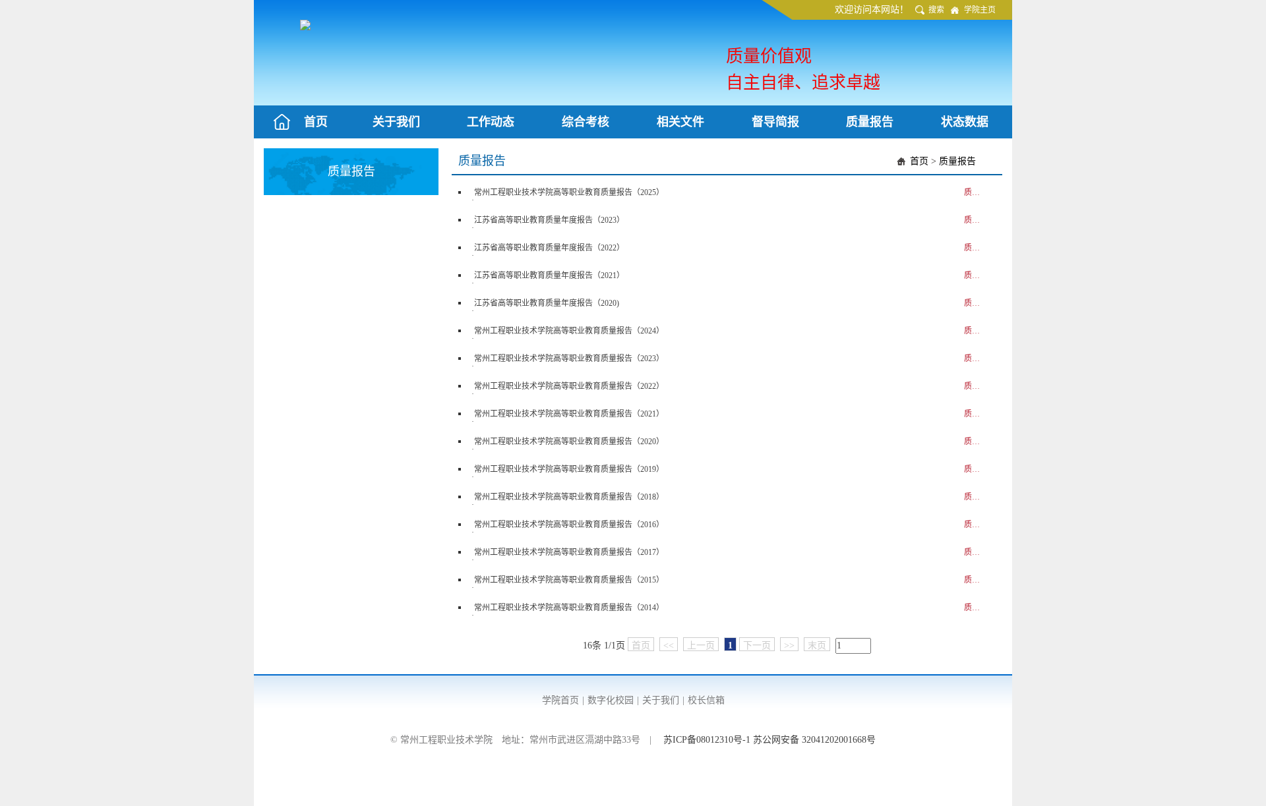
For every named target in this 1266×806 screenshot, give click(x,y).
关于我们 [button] (396, 122)
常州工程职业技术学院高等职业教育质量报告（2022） (569, 386)
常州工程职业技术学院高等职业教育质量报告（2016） (569, 524)
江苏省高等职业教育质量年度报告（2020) (546, 303)
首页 (919, 161)
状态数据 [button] (964, 122)
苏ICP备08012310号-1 (708, 740)
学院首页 (560, 700)
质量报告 (957, 161)
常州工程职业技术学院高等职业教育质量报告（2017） (569, 552)
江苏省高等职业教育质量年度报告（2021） (549, 275)
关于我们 (660, 700)
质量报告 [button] (869, 122)
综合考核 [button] (585, 122)
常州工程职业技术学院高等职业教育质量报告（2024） (569, 330)
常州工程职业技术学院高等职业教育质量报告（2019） (569, 469)
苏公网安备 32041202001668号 (814, 740)
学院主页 (980, 9)
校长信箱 (706, 700)
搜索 (936, 9)
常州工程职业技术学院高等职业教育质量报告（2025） (569, 192)
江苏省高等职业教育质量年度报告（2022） (549, 247)
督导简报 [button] (775, 122)
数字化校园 (611, 700)
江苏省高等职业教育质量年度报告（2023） (549, 220)
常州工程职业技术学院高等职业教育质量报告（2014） (569, 607)
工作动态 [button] (490, 122)
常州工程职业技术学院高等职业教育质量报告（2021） (569, 413)
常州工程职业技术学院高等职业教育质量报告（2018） (569, 497)
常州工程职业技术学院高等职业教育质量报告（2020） (569, 441)
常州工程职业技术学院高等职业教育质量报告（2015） (569, 580)
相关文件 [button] (680, 122)
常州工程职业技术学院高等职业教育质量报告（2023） (569, 358)
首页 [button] (316, 122)
